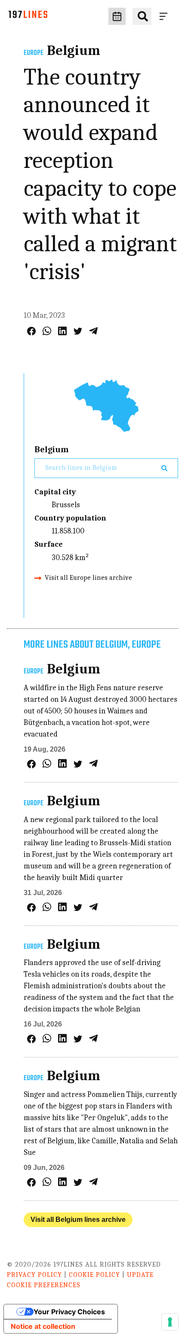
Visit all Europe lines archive (88, 578)
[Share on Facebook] (31, 331)
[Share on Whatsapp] (47, 331)
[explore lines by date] (117, 16)
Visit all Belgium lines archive (78, 1219)
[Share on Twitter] (78, 331)
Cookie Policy (94, 1275)
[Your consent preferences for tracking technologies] (170, 1322)
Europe (33, 53)
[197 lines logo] (28, 16)
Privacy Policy (34, 1275)
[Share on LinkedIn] (62, 331)
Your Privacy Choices (69, 1311)
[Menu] (165, 16)
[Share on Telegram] (93, 331)
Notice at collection (43, 1326)
